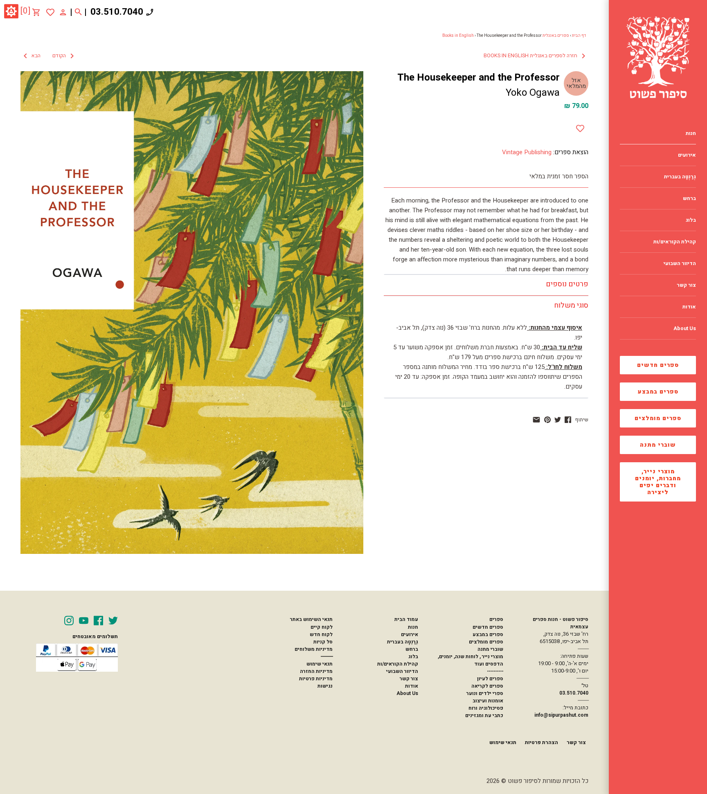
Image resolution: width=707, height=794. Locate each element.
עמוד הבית (406, 619)
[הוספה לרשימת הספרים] (580, 127)
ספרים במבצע (658, 391)
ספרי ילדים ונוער (484, 693)
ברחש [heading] (689, 198)
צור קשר (409, 678)
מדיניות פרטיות (316, 678)
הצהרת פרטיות (541, 742)
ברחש (411, 649)
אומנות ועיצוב (488, 700)
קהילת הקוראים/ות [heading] (674, 241)
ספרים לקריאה (487, 686)
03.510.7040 (116, 11)
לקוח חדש (321, 634)
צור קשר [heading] (686, 285)
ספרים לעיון (490, 678)
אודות (411, 686)
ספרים (496, 619)
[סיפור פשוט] (658, 57)
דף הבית (579, 35)
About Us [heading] (684, 328)
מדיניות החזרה (316, 671)
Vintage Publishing (527, 152)
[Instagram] (69, 620)
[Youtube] (83, 620)
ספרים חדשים (658, 365)
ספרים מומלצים (658, 418)
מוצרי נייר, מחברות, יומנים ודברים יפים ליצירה (658, 482)
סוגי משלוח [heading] (571, 305)
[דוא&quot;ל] (536, 419)
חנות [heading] (691, 133)
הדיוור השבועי (402, 671)
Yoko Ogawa (533, 92)
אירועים (409, 634)
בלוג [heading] (691, 220)
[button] (48, 56)
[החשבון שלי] (63, 12)
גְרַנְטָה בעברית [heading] (680, 176)
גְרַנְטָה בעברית (402, 642)
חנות (413, 627)
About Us (407, 693)
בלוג (413, 656)
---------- (495, 671)
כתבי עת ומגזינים (484, 715)
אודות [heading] (689, 306)
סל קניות (323, 642)
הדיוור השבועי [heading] (680, 263)
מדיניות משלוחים (314, 649)
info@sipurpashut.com (561, 715)
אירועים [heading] (687, 155)
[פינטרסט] (547, 419)
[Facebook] (98, 620)
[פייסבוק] (568, 419)
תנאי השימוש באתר (311, 619)
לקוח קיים (322, 627)
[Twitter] (113, 620)
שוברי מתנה (658, 445)
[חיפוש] (78, 12)
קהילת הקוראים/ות (397, 664)
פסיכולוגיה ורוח (485, 708)
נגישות (325, 686)
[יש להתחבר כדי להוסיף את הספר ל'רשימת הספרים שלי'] (50, 12)
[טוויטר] (557, 419)
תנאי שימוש (319, 664)
